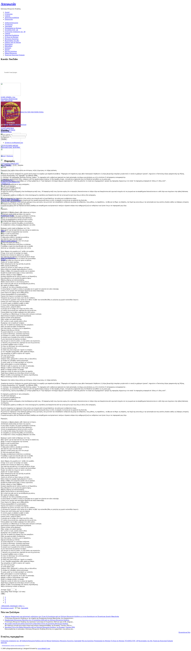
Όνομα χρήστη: (6, 135)
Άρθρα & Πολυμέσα (28, 641)
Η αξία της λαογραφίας (12, 115)
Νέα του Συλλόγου (88, 641)
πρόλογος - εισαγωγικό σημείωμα (15, 124)
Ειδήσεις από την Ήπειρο (43, 641)
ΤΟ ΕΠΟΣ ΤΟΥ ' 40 (131, 641)
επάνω (20, 606)
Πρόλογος (8, 110)
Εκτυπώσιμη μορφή (7, 608)
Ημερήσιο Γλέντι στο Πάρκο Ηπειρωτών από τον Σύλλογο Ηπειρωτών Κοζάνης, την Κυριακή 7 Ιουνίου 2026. (40, 627)
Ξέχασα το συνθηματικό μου (14, 142)
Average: (4, 590)
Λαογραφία (24, 608)
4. (5, 602)
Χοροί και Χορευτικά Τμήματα (163, 641)
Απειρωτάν (8, 4)
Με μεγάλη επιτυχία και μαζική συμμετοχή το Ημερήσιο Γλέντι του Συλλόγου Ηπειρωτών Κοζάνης (36, 623)
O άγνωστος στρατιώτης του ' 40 (11, 641)
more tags (4, 642)
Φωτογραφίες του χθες (145, 641)
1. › (24, 606)
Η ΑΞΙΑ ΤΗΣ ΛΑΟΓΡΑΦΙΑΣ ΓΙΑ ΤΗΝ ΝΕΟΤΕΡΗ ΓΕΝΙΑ (24, 112)
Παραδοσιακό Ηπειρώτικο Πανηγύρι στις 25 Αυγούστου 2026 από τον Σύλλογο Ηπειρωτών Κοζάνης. (37, 620)
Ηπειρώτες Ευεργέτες (67, 641)
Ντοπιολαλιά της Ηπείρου (102, 641)
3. (5, 600)
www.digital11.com (44, 648)
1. (5, 597)
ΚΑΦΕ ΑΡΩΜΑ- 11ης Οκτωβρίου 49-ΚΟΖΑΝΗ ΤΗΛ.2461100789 (9, 99)
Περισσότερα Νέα (184, 632)
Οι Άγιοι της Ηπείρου (117, 641)
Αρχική (3, 156)
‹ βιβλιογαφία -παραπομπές (9, 606)
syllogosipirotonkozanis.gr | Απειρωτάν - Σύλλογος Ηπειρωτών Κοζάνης (13, 645)
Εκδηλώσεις (56, 641)
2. (5, 599)
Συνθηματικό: (6, 137)
